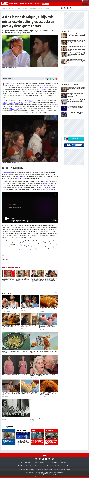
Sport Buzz (57, 466)
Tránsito (68, 469)
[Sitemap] (53, 459)
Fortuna (42, 462)
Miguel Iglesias (30, 100)
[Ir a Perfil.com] (85, 1)
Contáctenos (38, 469)
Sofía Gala (11, 8)
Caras (27, 466)
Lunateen (60, 462)
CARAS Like (45, 4)
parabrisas (51, 431)
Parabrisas (54, 462)
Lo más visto (66, 31)
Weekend (48, 462)
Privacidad (45, 469)
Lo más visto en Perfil (69, 84)
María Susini (17, 8)
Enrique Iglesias (43, 87)
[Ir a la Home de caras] (4, 4)
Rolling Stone (50, 466)
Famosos (16, 4)
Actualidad (21, 4)
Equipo (50, 469)
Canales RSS (22, 469)
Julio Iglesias (8, 83)
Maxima (69, 466)
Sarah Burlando (33, 8)
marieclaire (23, 431)
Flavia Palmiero (46, 8)
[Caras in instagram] (62, 8)
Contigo (32, 466)
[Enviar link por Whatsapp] (50, 79)
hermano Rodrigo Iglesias (47, 189)
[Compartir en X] (47, 79)
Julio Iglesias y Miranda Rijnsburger (12, 102)
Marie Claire (36, 462)
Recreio (63, 466)
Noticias (11, 4)
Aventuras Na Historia (40, 466)
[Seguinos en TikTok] (71, 8)
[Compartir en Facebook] (44, 79)
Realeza (27, 4)
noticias (8, 431)
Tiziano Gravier (4, 8)
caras (37, 431)
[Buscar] (86, 8)
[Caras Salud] (74, 140)
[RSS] (49, 459)
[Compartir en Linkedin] (53, 79)
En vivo (85, 3)
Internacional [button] (37, 4)
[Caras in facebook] (65, 8)
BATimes (66, 462)
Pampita (40, 8)
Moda (31, 4)
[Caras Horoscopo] (74, 146)
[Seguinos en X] (68, 8)
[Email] (56, 79)
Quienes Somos (30, 469)
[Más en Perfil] (9, 427)
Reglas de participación (59, 469)
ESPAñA (26, 13)
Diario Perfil (24, 462)
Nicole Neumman (25, 8)
